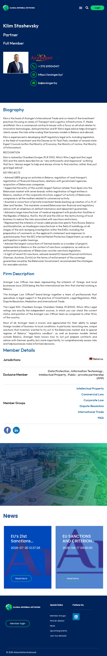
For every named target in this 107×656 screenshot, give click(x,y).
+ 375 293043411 (48, 66)
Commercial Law (92, 394)
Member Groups (58, 615)
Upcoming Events (58, 630)
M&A (101, 417)
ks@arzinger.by (47, 83)
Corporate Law (94, 400)
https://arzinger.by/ (50, 74)
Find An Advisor (57, 620)
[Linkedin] (76, 616)
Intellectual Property (90, 388)
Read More (21, 578)
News (52, 625)
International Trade (91, 412)
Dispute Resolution (92, 406)
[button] (80, 7)
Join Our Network (58, 635)
